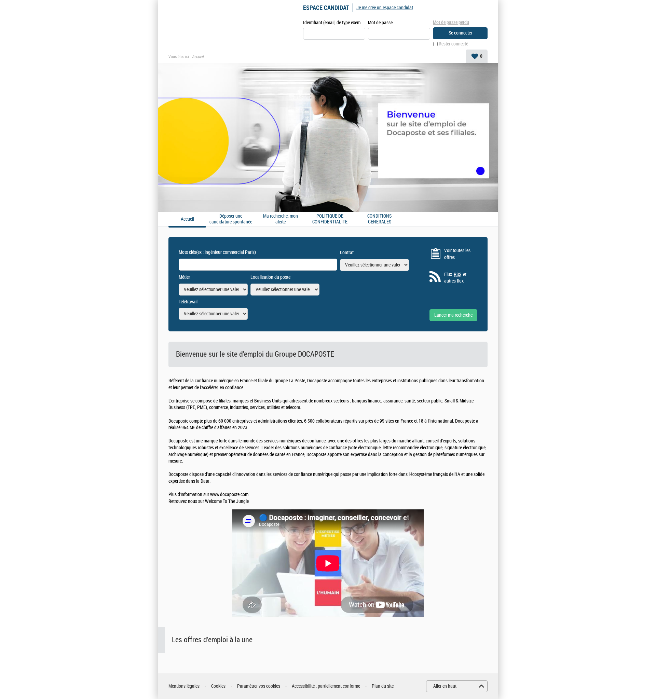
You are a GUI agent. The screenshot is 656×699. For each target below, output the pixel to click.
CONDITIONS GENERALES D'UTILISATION (380, 219)
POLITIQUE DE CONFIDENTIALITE (329, 219)
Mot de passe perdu (451, 22)
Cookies (218, 686)
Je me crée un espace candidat (384, 8)
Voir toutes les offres (457, 254)
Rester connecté (453, 44)
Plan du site (383, 686)
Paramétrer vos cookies (258, 686)
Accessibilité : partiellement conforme (326, 686)
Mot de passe (380, 23)
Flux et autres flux (455, 278)
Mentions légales (184, 686)
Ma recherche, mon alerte (280, 219)
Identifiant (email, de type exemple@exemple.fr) (334, 23)
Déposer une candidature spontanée (230, 219)
